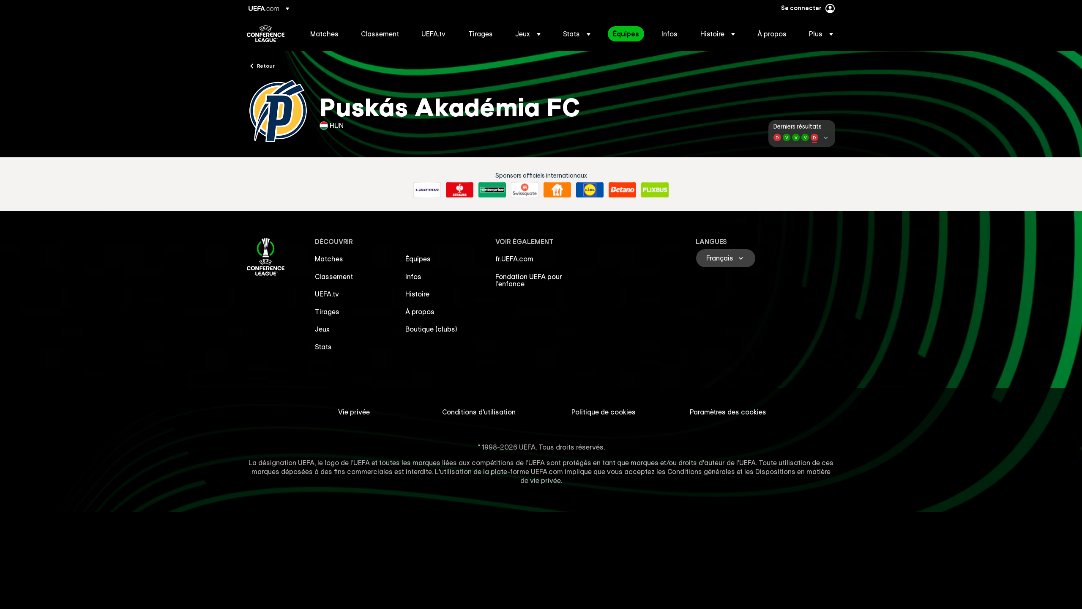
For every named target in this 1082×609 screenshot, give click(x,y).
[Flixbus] (655, 190)
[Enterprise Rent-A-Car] (492, 190)
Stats (323, 347)
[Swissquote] (524, 190)
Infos (413, 276)
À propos (419, 311)
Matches (329, 259)
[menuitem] (325, 34)
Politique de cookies (603, 412)
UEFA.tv (327, 294)
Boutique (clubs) (431, 329)
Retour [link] (266, 66)
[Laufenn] (427, 190)
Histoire (417, 294)
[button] (528, 34)
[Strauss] (459, 190)
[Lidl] (590, 190)
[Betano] (622, 190)
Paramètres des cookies (728, 412)
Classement (334, 276)
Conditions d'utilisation (479, 412)
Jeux (322, 329)
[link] (324, 34)
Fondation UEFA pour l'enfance (528, 280)
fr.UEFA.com (514, 259)
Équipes (418, 259)
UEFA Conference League (265, 33)
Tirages (327, 311)
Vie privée (354, 412)
